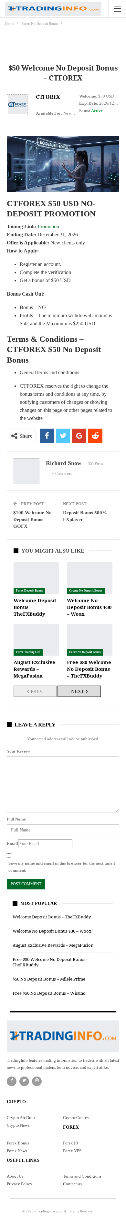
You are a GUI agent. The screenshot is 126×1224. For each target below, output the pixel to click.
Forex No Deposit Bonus (85, 652)
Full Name (16, 819)
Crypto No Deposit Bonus (85, 590)
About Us (15, 1176)
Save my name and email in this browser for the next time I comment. (61, 867)
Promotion (48, 226)
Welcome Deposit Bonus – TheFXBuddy (52, 917)
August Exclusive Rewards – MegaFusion (53, 945)
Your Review (18, 751)
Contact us (72, 1183)
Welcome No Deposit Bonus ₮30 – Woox (52, 931)
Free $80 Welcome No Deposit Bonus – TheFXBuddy (51, 962)
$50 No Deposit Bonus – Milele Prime (49, 979)
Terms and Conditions (82, 1176)
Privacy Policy (19, 1183)
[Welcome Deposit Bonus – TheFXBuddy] (36, 578)
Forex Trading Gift (28, 652)
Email (12, 843)
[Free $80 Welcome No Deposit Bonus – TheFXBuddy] (89, 640)
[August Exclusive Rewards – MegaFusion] (36, 640)
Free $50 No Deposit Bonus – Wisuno (49, 993)
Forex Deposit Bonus (29, 590)
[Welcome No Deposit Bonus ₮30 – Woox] (89, 578)
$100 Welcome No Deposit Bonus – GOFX (32, 519)
